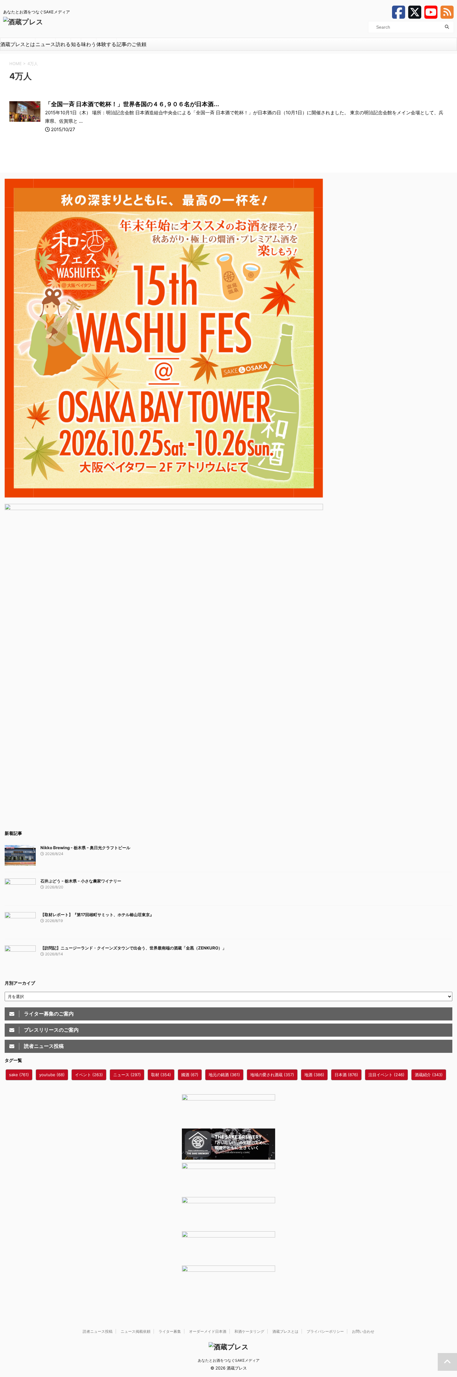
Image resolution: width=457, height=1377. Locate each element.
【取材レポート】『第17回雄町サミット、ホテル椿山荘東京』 (97, 914)
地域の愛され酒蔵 (272, 1074)
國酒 (189, 1074)
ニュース (45, 44)
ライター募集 (170, 1331)
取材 (161, 1074)
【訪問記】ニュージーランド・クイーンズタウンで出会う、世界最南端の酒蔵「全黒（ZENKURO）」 (133, 947)
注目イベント (386, 1074)
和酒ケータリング (249, 1331)
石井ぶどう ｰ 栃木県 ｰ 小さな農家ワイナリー (80, 880)
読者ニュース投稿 (98, 1331)
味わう (88, 44)
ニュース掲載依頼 (135, 1331)
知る (76, 44)
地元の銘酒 (224, 1074)
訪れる (63, 44)
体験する (106, 44)
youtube (52, 1074)
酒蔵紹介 (429, 1074)
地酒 (314, 1074)
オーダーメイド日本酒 (207, 1331)
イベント (89, 1074)
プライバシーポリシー (325, 1331)
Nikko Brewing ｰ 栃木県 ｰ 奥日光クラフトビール (85, 847)
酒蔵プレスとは (17, 44)
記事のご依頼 (131, 44)
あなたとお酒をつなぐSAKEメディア (229, 1360)
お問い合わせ (363, 1331)
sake (19, 1074)
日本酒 (346, 1074)
